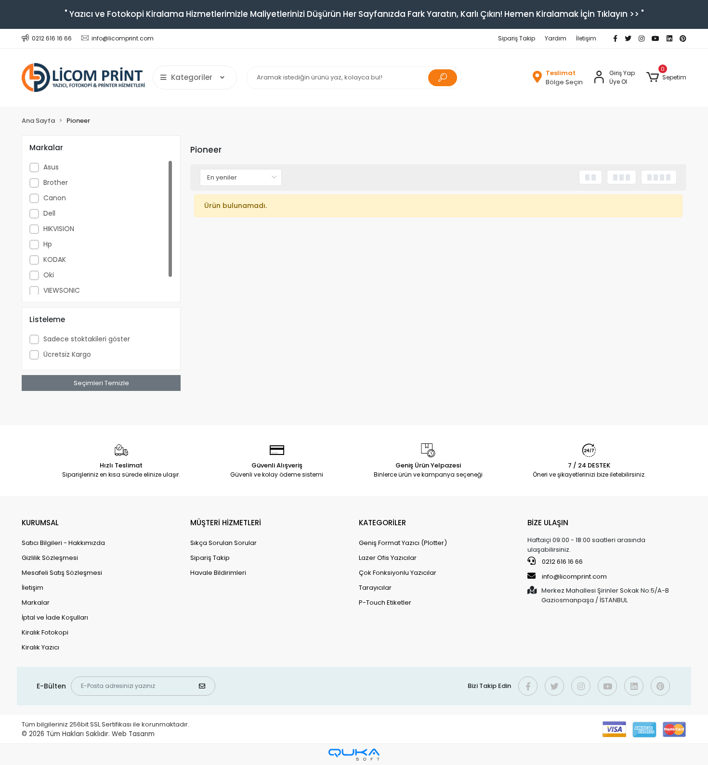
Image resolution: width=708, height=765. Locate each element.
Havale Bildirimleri (218, 572)
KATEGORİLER (382, 523)
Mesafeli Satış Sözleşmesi (62, 572)
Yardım (555, 38)
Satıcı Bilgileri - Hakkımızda (63, 542)
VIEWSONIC (61, 290)
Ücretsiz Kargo (67, 354)
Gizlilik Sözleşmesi (50, 557)
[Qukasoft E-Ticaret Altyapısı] (354, 755)
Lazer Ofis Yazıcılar (388, 557)
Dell (49, 213)
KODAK (54, 259)
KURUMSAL (40, 523)
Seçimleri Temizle (101, 383)
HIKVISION (58, 228)
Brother (55, 182)
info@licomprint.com (574, 576)
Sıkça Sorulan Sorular (223, 542)
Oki (48, 275)
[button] (666, 77)
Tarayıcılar (375, 587)
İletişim (586, 38)
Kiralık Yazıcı (40, 647)
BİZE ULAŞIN (547, 523)
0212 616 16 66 (561, 561)
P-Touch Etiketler (385, 602)
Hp (47, 244)
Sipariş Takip (516, 38)
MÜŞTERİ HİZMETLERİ (225, 523)
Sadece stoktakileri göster (86, 339)
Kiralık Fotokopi (45, 632)
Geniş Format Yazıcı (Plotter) (403, 542)
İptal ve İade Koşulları (55, 617)
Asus (51, 167)
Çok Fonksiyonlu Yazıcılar (397, 572)
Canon (54, 198)
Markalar (36, 602)
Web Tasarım (133, 734)
